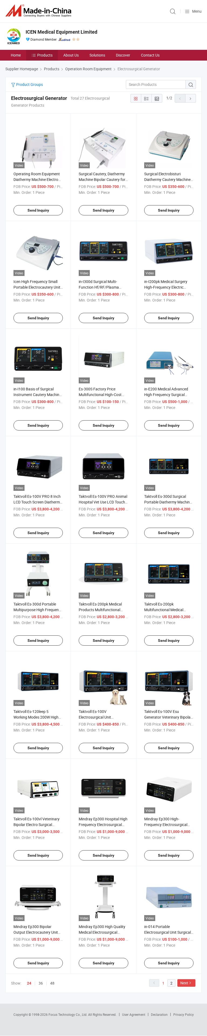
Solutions (97, 55)
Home (16, 55)
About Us (71, 55)
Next (184, 982)
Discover (123, 55)
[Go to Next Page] (190, 98)
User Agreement (133, 1014)
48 (52, 983)
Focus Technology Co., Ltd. (68, 1014)
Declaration (159, 1014)
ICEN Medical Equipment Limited (61, 32)
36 (41, 983)
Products (45, 55)
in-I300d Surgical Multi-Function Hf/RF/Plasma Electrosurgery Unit (99, 287)
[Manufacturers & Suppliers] (39, 10)
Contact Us (150, 55)
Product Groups (29, 84)
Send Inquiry (38, 210)
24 (29, 983)
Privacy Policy (183, 1014)
